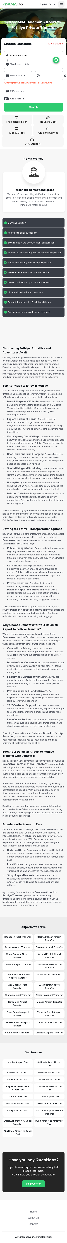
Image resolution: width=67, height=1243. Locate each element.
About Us (33, 1217)
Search (33, 107)
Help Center (33, 1183)
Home (33, 1211)
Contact (33, 1224)
